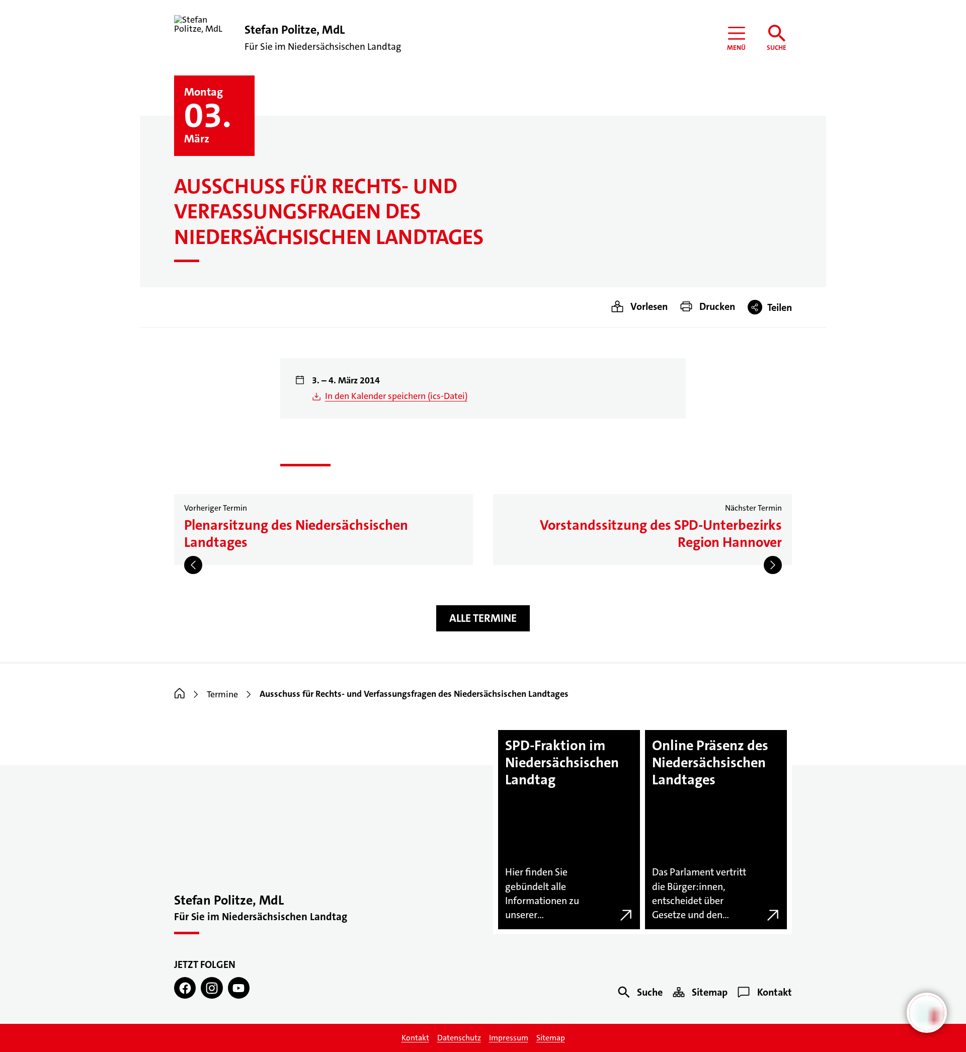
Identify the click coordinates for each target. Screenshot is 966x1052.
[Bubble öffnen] (927, 1013)
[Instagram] (211, 988)
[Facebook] (185, 988)
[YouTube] (239, 988)
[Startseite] (179, 694)
